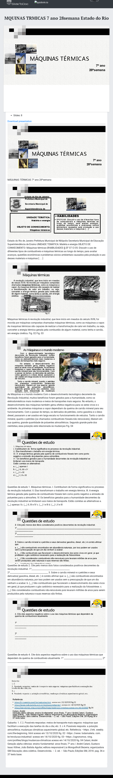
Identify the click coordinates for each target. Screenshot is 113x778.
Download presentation (20, 121)
